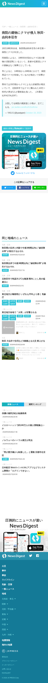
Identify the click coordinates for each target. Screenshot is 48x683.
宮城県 (20, 301)
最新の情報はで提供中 (17, 128)
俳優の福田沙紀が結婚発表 (14, 413)
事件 (4, 570)
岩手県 (12, 301)
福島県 (12, 304)
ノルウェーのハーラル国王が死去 (17, 440)
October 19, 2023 (33, 113)
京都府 (5, 459)
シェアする (25, 187)
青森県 (5, 301)
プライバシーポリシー (9, 661)
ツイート (10, 187)
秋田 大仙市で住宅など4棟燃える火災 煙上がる (23, 341)
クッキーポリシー (8, 665)
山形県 (5, 304)
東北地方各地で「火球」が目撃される (19, 312)
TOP (4, 27)
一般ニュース (13, 27)
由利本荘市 (32, 27)
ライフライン (8, 580)
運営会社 (5, 657)
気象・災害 (6, 245)
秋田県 (23, 27)
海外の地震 (7, 645)
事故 (4, 575)
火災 (3, 338)
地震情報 (6, 640)
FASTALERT (6, 673)
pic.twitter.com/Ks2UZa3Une (25, 107)
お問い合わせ (6, 669)
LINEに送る (41, 187)
